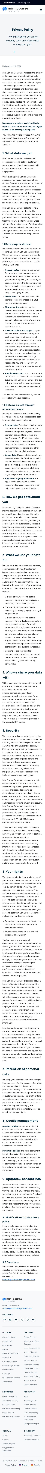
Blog (26, 1396)
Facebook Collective (32, 1436)
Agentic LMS (7, 1341)
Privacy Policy (10, 1465)
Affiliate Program (8, 1444)
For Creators (9, 2)
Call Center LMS (8, 1405)
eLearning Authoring (32, 1348)
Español (37, 1465)
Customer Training (31, 1413)
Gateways (6, 1374)
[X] (22, 1319)
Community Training (31, 1356)
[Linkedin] (10, 1319)
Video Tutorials (30, 1405)
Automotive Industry (10, 1401)
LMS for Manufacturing (11, 1409)
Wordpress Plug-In (31, 1424)
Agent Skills (7, 1357)
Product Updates (30, 1409)
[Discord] (33, 1319)
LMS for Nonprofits (9, 1396)
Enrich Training (30, 1380)
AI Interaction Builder (10, 1353)
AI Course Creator (9, 1337)
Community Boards (9, 1361)
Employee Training (31, 1364)
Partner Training (30, 1360)
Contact (5, 1440)
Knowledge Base (31, 1401)
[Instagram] (27, 1319)
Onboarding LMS (30, 1372)
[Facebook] (16, 1319)
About (4, 1436)
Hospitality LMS (8, 1413)
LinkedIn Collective (31, 1440)
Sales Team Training (32, 1376)
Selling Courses (30, 1337)
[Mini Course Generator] (15, 9)
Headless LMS (8, 1370)
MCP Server (7, 1345)
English (25, 1465)
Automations (7, 1382)
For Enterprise (24, 2)
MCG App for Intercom (11, 1378)
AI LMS (5, 1349)
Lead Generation (30, 1385)
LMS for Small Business (11, 1417)
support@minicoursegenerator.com (18, 1279)
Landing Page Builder (10, 1365)
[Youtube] (4, 1319)
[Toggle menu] (41, 9)
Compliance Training (32, 1368)
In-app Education (30, 1352)
